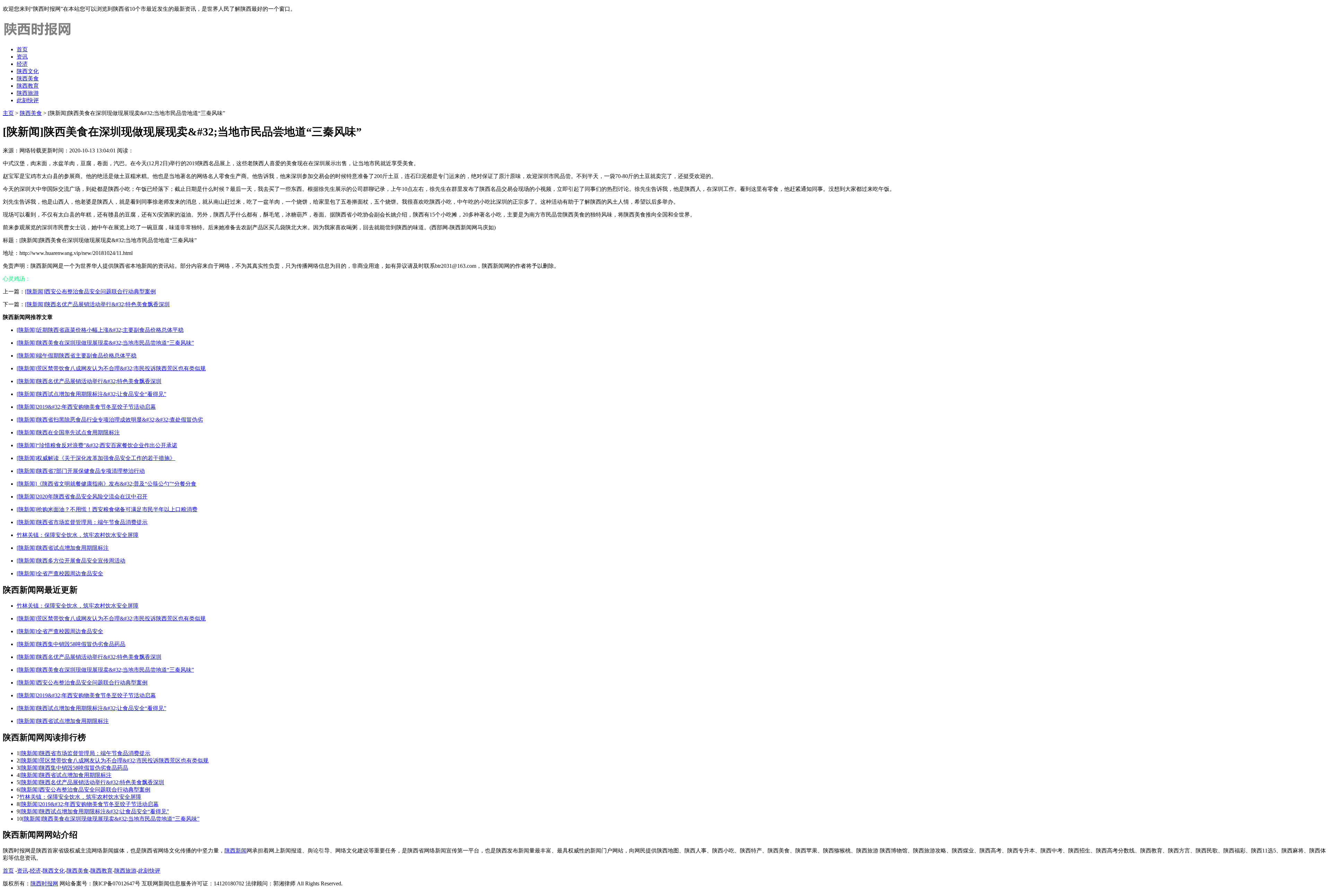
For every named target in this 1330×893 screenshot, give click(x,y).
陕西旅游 (28, 93)
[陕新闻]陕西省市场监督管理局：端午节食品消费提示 (82, 522)
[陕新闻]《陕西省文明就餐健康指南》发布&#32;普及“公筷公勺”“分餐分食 (106, 484)
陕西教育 (28, 86)
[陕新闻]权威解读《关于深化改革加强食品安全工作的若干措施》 (96, 458)
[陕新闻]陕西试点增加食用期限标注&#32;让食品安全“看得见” (91, 394)
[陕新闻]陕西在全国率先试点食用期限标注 (68, 432)
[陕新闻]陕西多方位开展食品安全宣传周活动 (71, 561)
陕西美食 (28, 78)
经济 (22, 64)
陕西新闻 (235, 851)
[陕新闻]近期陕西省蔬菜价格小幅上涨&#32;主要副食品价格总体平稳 (100, 330)
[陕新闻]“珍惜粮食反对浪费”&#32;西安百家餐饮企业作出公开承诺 (97, 445)
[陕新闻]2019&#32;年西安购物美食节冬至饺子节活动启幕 (86, 407)
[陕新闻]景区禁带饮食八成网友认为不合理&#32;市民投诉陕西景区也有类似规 (111, 368)
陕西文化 (28, 71)
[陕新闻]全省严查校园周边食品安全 (60, 573)
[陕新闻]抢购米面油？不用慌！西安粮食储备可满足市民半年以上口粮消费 (107, 509)
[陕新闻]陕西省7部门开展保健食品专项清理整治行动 (81, 471)
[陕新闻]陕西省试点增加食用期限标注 (63, 548)
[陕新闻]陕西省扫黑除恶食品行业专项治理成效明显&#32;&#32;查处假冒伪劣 (110, 420)
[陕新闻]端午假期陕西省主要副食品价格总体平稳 (76, 356)
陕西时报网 (44, 883)
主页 (8, 113)
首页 (22, 49)
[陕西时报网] (37, 37)
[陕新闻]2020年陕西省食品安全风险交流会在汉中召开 (82, 496)
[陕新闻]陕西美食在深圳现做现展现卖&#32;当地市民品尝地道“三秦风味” (105, 343)
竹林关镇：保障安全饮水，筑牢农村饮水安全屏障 (78, 535)
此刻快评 (28, 100)
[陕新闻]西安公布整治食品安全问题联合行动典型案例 (90, 291)
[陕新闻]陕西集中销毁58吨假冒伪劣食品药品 (71, 644)
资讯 (22, 57)
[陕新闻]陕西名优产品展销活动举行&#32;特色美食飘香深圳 (97, 304)
